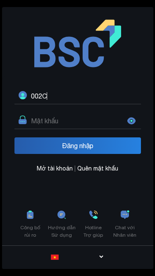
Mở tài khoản (55, 168)
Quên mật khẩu (97, 168)
